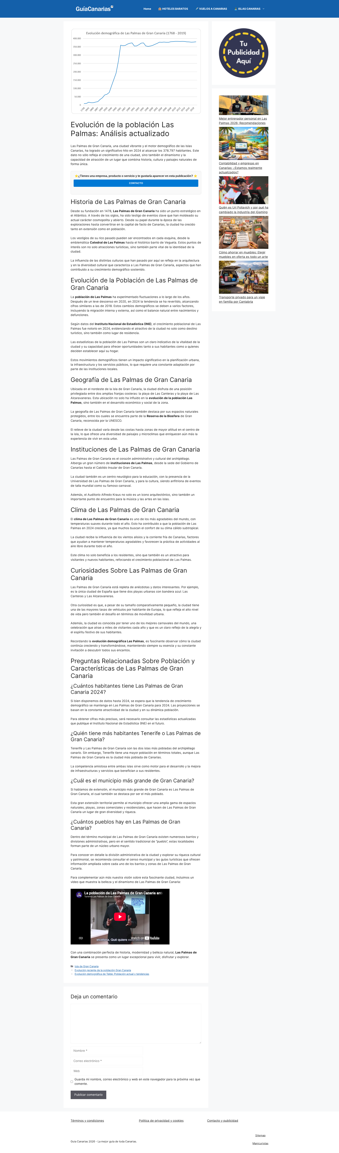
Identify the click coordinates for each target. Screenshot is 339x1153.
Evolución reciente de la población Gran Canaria (103, 970)
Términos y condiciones (87, 1120)
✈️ (211, 8)
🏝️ (247, 8)
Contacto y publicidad (222, 1120)
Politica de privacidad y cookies (161, 1120)
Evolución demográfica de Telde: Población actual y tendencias (112, 973)
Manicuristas (260, 1143)
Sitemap (260, 1135)
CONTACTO (136, 183)
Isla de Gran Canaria (87, 966)
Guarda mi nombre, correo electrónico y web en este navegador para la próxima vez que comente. (137, 1082)
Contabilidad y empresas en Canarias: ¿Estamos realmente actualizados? (240, 168)
